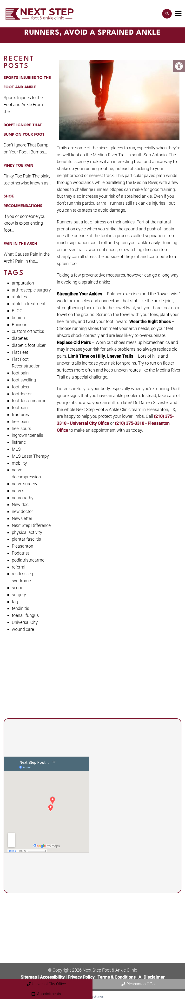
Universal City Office (49, 984)
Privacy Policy (82, 977)
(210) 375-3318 (128, 802)
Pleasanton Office (141, 984)
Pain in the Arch (20, 244)
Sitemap (29, 977)
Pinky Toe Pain (18, 166)
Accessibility (52, 977)
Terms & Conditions (117, 977)
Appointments (48, 994)
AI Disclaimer (152, 977)
